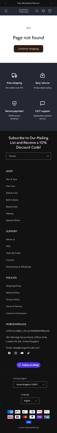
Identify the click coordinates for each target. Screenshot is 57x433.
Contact (10, 260)
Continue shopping (28, 48)
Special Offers (13, 220)
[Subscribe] (47, 156)
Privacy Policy (12, 299)
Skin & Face (11, 179)
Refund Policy (13, 292)
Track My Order (13, 253)
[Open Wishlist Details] (43, 11)
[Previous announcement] (5, 3)
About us (10, 239)
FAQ (8, 246)
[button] (6, 11)
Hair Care (10, 186)
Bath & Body (12, 199)
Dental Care (12, 193)
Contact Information (16, 313)
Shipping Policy (13, 285)
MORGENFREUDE (32, 427)
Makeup (10, 213)
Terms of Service (14, 306)
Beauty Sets (12, 206)
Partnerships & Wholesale (18, 266)
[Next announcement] (51, 3)
